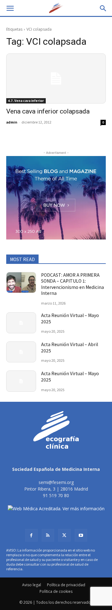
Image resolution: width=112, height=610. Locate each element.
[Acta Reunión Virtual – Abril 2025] (21, 351)
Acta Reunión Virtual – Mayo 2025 (70, 318)
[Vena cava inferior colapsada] (56, 78)
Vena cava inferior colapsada (48, 111)
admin (11, 121)
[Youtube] (81, 535)
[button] (10, 8)
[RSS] (48, 535)
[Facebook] (31, 535)
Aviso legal (31, 584)
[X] (64, 535)
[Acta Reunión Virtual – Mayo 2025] (21, 322)
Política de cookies (56, 591)
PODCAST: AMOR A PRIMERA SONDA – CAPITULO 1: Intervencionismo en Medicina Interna (72, 284)
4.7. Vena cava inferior (26, 100)
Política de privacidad (66, 584)
